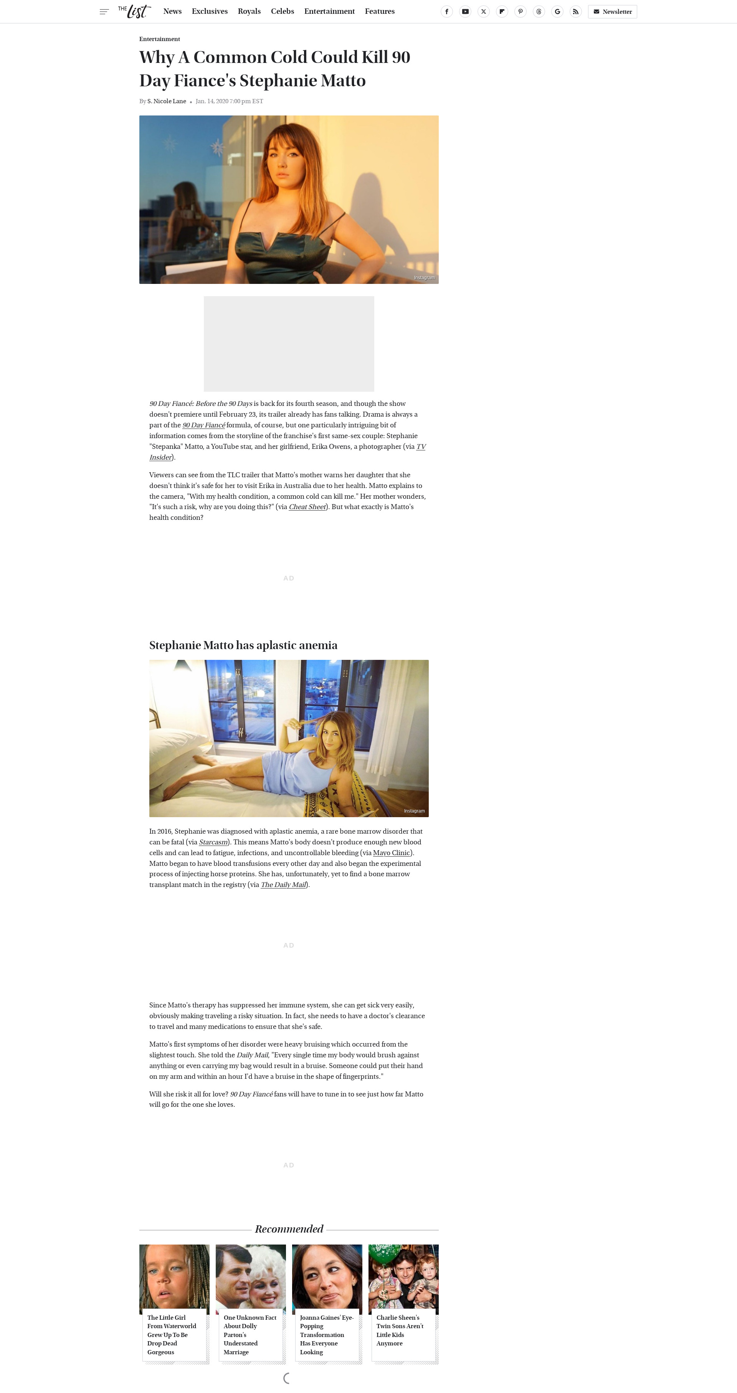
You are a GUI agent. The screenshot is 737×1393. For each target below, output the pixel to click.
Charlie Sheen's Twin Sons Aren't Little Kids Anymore (400, 1330)
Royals (249, 11)
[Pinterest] (520, 11)
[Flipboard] (502, 11)
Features (380, 11)
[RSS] (576, 11)
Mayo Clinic (391, 853)
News (173, 11)
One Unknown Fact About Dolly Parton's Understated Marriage (250, 1335)
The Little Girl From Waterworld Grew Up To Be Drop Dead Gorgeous (171, 1335)
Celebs (282, 11)
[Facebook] (447, 11)
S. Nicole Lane (166, 101)
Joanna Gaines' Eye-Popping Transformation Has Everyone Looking (327, 1335)
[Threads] (539, 11)
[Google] (557, 11)
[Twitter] (484, 11)
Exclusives (210, 11)
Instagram (424, 277)
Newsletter (617, 11)
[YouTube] (465, 11)
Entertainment (329, 11)
